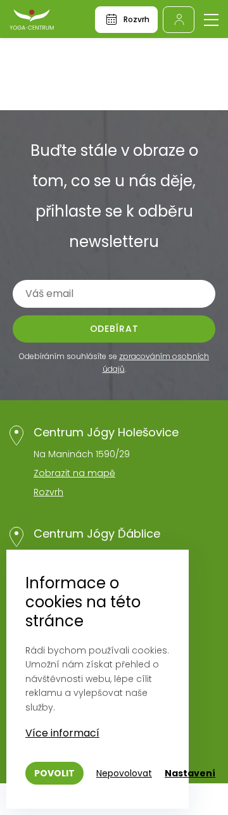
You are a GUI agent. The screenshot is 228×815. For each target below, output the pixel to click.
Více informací (62, 733)
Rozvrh (48, 492)
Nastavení (190, 773)
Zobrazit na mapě (74, 473)
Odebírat (114, 328)
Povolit (54, 773)
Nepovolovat (124, 773)
